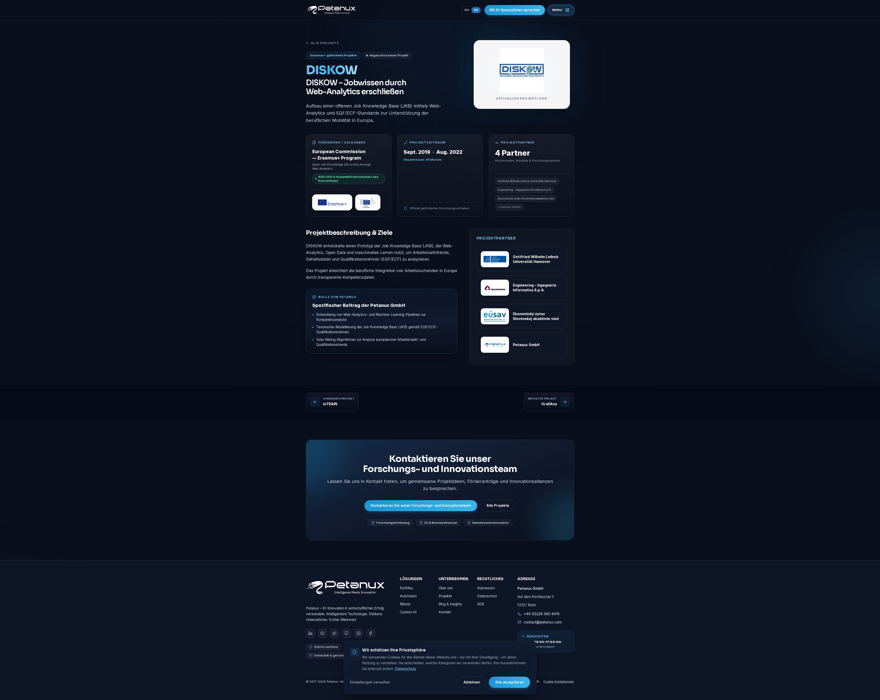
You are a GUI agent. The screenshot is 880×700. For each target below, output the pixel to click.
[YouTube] (322, 633)
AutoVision (408, 596)
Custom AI (408, 612)
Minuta (405, 604)
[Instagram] (358, 633)
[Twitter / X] (334, 633)
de (476, 10)
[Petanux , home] (331, 10)
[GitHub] (346, 633)
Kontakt (445, 612)
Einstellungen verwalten (370, 682)
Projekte (445, 596)
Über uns (446, 588)
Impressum (486, 588)
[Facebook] (370, 633)
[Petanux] (346, 587)
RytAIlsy (406, 588)
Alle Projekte (325, 43)
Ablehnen (471, 682)
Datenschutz (487, 596)
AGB (480, 604)
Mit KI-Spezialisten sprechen (515, 10)
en (467, 10)
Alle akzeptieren (509, 682)
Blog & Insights (450, 604)
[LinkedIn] (310, 633)
